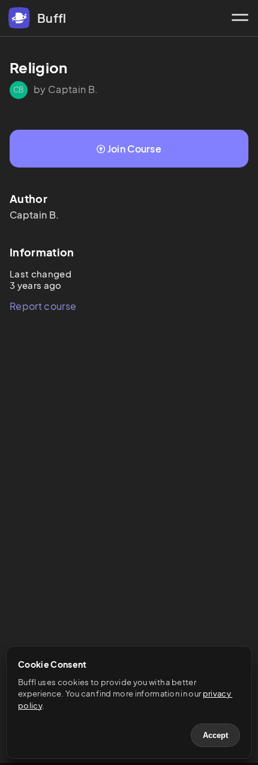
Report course (43, 306)
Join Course (134, 148)
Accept (215, 735)
